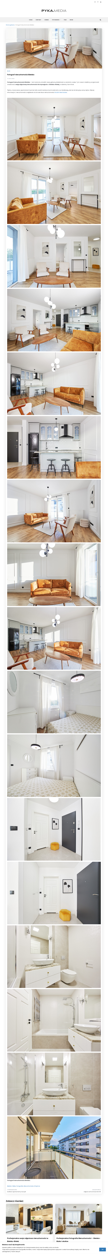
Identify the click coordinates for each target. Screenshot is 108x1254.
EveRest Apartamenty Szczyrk (16, 1192)
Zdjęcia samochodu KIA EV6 (92, 1192)
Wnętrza (37, 1186)
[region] (54, 1248)
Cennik (46, 19)
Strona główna (10, 25)
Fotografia (55, 19)
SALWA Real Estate (61, 92)
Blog (8, 71)
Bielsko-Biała (11, 1186)
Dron (71, 19)
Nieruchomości (29, 1186)
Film (65, 19)
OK (102, 1249)
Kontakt (38, 19)
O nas (30, 19)
